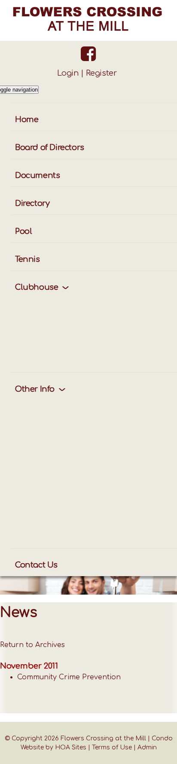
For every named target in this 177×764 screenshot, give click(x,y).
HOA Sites (70, 747)
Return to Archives (32, 645)
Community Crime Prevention (69, 677)
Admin (147, 747)
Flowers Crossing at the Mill (103, 738)
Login (68, 73)
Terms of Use (112, 747)
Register (101, 73)
